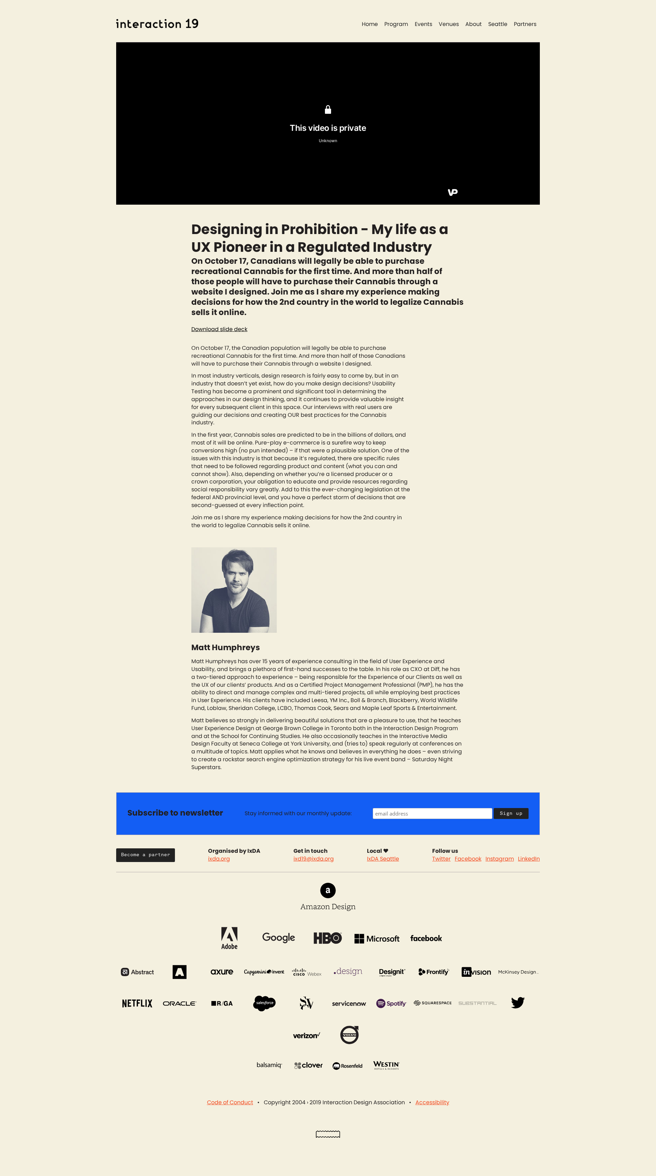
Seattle (497, 24)
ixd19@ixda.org (313, 859)
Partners (525, 24)
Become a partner (145, 855)
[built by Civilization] (328, 1136)
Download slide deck (219, 329)
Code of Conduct (230, 1102)
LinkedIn (529, 859)
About (473, 24)
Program (396, 24)
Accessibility (432, 1102)
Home (370, 24)
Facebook (468, 859)
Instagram (500, 859)
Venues (449, 24)
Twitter (441, 859)
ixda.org (219, 859)
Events (423, 24)
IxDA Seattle (383, 859)
